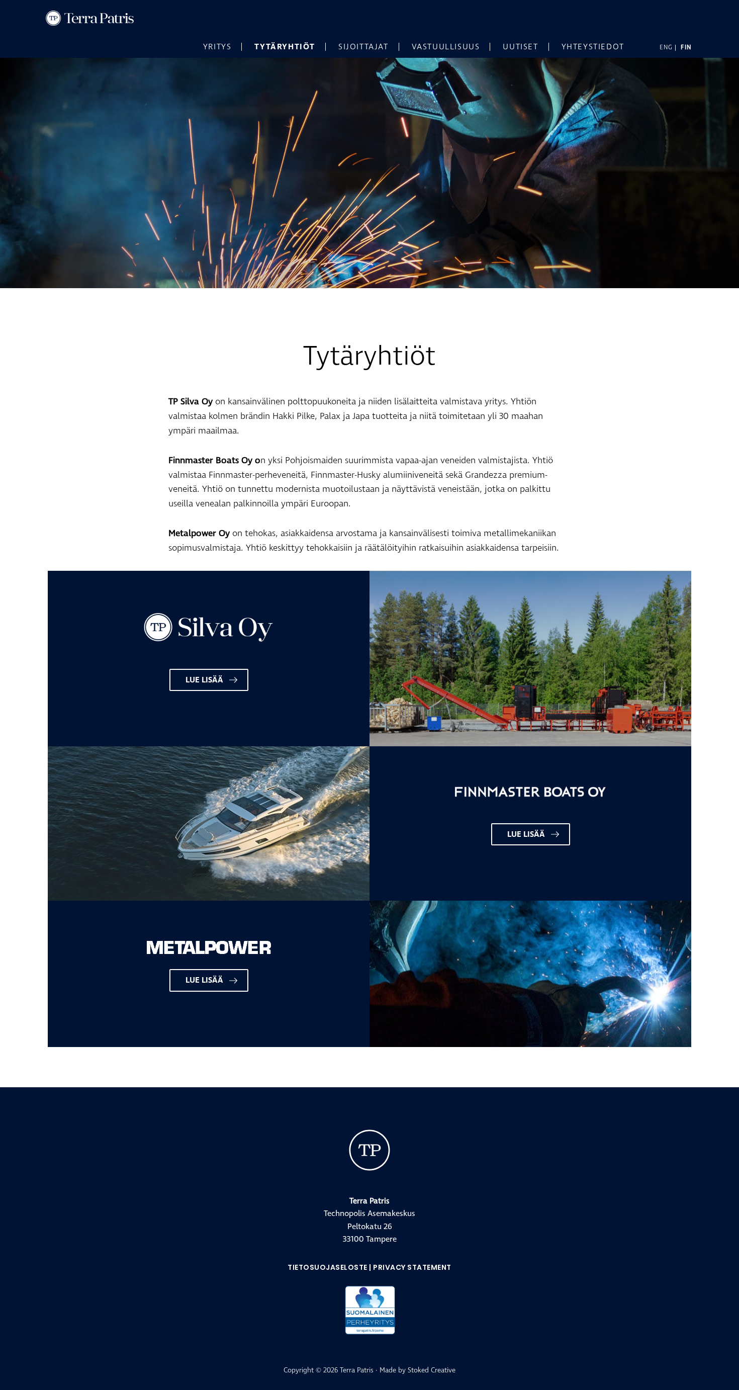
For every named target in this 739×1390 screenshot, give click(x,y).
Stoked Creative (431, 1370)
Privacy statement (412, 1267)
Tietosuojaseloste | (330, 1267)
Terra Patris (120, 18)
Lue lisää (204, 679)
